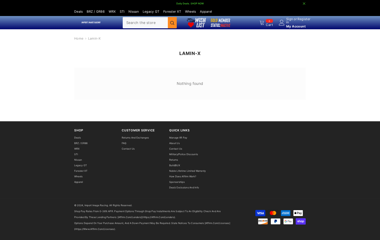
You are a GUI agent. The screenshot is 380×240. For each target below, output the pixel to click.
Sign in (289, 20)
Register (303, 19)
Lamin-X (94, 38)
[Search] (150, 22)
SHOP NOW (197, 3)
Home (79, 38)
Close (304, 3)
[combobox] (145, 22)
